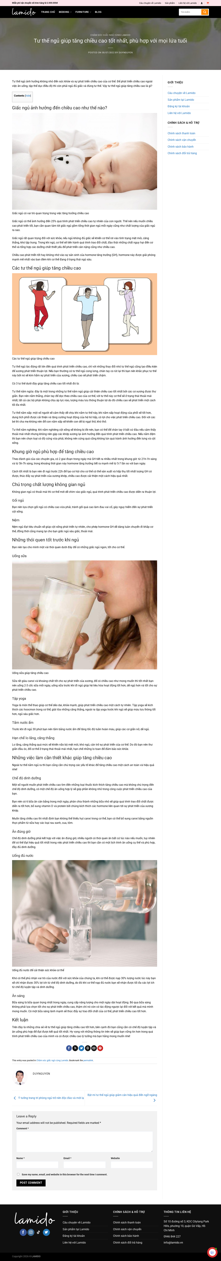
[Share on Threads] (88, 1048)
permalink (88, 1060)
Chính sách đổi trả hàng (182, 153)
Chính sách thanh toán (181, 133)
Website (115, 1158)
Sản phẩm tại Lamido (181, 99)
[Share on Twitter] (81, 1048)
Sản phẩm (170, 3)
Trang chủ (48, 12)
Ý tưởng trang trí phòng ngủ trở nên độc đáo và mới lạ (51, 1098)
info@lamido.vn (173, 1242)
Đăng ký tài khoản (179, 106)
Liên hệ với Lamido (188, 3)
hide (28, 95)
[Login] (202, 3)
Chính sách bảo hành (181, 146)
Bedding (64, 12)
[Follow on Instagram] (31, 1232)
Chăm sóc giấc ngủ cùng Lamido (110, 35)
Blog (98, 12)
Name (20, 1158)
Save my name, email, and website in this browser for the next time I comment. (64, 1174)
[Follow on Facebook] (23, 1232)
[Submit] (204, 12)
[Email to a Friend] (94, 1048)
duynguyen (126, 52)
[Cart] (208, 3)
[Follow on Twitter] (46, 1232)
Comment (22, 1128)
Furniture (82, 12)
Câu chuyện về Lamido (150, 3)
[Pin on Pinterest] (100, 1048)
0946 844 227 (172, 1236)
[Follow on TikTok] (38, 1232)
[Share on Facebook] (69, 1048)
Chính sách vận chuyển (182, 140)
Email (67, 1158)
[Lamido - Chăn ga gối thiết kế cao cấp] (24, 12)
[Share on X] (75, 1048)
